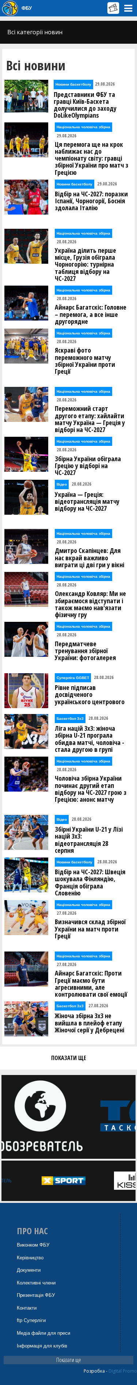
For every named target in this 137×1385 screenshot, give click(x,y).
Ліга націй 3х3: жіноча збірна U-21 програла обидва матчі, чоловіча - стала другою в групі (89, 739)
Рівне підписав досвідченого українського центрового (90, 694)
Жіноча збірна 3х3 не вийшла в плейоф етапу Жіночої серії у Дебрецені (89, 1022)
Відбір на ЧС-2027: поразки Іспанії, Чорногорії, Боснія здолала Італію (91, 201)
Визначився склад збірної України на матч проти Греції (90, 928)
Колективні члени (36, 1283)
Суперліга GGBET (73, 678)
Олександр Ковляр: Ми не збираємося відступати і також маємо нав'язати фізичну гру (90, 604)
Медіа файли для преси (43, 1333)
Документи (29, 1270)
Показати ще (68, 1360)
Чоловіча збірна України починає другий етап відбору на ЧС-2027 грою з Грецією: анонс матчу (90, 789)
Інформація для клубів (42, 1346)
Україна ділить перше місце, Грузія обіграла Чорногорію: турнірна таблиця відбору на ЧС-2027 (85, 264)
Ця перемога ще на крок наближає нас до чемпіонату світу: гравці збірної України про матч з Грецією (91, 158)
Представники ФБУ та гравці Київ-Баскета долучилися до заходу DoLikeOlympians (85, 105)
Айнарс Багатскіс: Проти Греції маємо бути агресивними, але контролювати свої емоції (91, 984)
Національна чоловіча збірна (83, 127)
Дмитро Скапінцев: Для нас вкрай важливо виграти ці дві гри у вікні (89, 557)
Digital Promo (123, 1371)
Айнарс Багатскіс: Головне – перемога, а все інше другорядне (90, 314)
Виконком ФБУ (33, 1245)
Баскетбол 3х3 (70, 719)
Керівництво (30, 1257)
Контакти (27, 1308)
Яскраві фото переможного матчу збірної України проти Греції (85, 361)
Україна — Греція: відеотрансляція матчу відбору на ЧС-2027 (87, 501)
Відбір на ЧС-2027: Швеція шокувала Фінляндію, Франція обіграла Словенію (90, 882)
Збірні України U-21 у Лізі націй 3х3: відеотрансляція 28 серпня (89, 840)
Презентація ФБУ (36, 1295)
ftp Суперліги (31, 1320)
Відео (62, 484)
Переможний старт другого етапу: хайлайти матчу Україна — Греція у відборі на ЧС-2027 (90, 419)
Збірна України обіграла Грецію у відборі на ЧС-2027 (88, 465)
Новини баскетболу (73, 84)
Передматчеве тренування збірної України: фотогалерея (85, 651)
